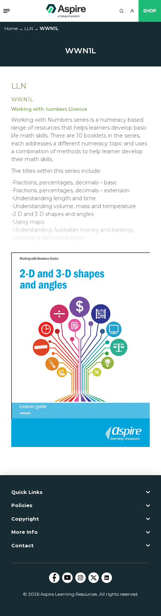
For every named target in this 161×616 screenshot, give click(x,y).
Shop (150, 11)
